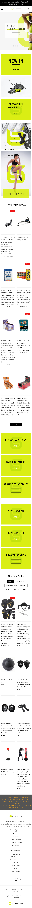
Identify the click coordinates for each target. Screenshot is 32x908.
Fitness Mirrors (16, 845)
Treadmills (20, 581)
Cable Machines (16, 854)
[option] (16, 31)
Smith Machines (16, 874)
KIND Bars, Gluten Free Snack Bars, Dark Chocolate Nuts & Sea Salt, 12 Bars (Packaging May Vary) (24, 345)
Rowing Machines (11, 585)
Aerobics (23, 585)
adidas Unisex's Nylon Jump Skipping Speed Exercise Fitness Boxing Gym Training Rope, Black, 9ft (24, 728)
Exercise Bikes (16, 837)
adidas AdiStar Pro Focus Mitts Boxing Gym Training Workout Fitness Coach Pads (23, 683)
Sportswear (16, 194)
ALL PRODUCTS (16, 424)
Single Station (16, 868)
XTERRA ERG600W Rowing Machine (22, 239)
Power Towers (16, 865)
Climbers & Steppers (20, 589)
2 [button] (15, 46)
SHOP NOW (16, 34)
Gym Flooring (16, 871)
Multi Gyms (16, 862)
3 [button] (17, 46)
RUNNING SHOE (18, 89)
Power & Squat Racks (16, 860)
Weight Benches (16, 857)
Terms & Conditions (17, 896)
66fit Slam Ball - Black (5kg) (8, 681)
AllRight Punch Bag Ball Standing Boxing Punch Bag (7, 772)
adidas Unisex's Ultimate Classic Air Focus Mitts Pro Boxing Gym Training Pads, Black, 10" (8, 728)
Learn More (19, 4)
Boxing (10, 581)
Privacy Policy (7, 896)
